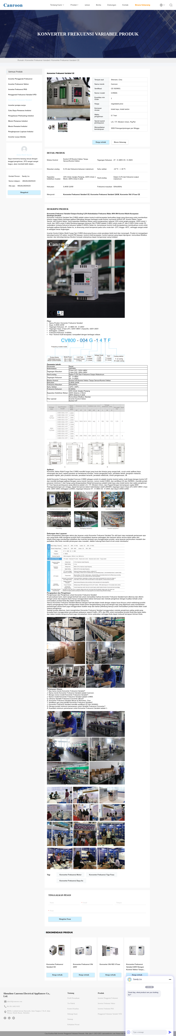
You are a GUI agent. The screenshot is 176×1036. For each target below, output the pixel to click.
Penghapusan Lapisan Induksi (20, 132)
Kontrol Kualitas (73, 1009)
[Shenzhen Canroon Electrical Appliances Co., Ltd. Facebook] (4, 1018)
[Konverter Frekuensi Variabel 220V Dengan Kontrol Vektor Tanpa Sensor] (137, 950)
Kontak (125, 5)
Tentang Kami (56, 5)
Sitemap (70, 1019)
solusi (87, 5)
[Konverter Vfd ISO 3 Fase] (110, 950)
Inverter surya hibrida (17, 137)
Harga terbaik (101, 142)
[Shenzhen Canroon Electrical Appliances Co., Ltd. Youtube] (13, 1018)
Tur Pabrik (71, 1003)
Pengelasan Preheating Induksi (21, 116)
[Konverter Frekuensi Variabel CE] (57, 950)
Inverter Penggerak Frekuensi (20, 79)
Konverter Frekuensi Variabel (37, 60)
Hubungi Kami (72, 1014)
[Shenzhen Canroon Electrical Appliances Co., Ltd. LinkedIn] (9, 1018)
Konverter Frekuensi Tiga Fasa (101, 875)
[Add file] (128, 1032)
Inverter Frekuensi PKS (17, 89)
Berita (98, 5)
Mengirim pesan (65, 919)
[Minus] (170, 979)
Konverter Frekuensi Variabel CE (54, 965)
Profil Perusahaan (73, 998)
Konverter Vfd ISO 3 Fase (110, 964)
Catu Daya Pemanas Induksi (19, 110)
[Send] (170, 1032)
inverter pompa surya (17, 105)
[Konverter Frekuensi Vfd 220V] (84, 950)
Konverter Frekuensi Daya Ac (71, 881)
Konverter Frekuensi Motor (70, 875)
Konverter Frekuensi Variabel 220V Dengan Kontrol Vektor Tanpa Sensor (135, 967)
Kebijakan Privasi (73, 1024)
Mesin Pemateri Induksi (17, 126)
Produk (74, 5)
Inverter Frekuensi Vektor (18, 84)
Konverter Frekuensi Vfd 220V (83, 965)
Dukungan (111, 5)
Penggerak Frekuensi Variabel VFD (22, 95)
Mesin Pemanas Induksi (18, 121)
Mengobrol (24, 192)
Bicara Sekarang (142, 5)
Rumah (21, 60)
